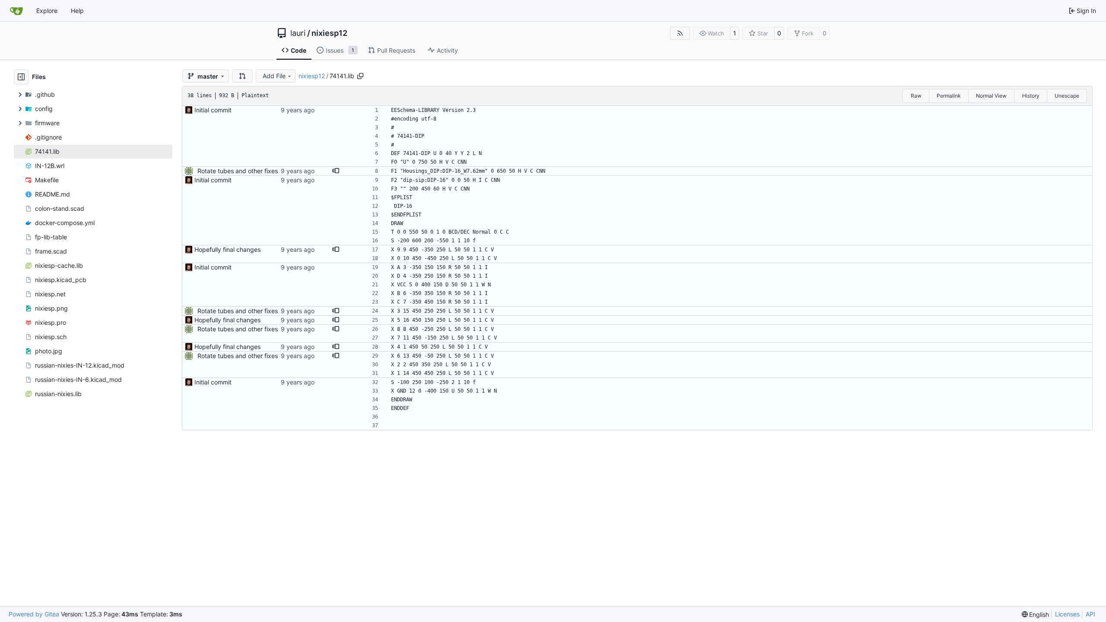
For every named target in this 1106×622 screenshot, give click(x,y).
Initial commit (213, 110)
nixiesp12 (329, 33)
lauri (297, 33)
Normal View (991, 95)
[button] (242, 76)
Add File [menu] (274, 75)
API (1090, 614)
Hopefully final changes (227, 249)
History (1030, 95)
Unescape (1067, 95)
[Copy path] (360, 76)
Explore (46, 10)
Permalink (949, 95)
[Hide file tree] (21, 77)
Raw (916, 95)
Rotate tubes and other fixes (237, 171)
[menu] (1035, 614)
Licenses (1067, 614)
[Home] (16, 11)
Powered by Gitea (34, 614)
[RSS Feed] (680, 33)
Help (77, 10)
